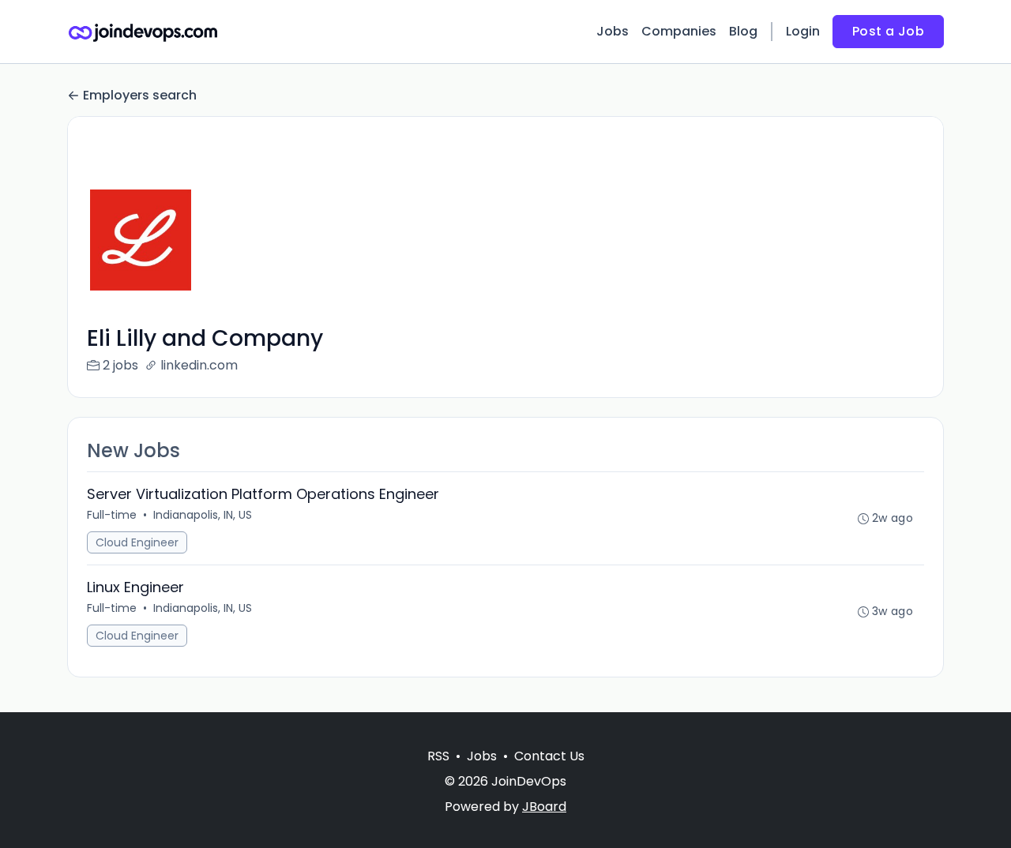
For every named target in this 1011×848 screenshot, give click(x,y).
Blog (743, 31)
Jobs (612, 31)
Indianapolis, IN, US (202, 515)
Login (803, 31)
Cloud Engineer (137, 542)
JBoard (544, 806)
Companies (678, 31)
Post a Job (888, 31)
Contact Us (549, 756)
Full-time (112, 515)
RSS (438, 756)
